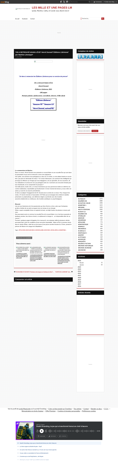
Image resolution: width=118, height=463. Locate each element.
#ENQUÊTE (82, 241)
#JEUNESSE (82, 250)
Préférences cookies (89, 411)
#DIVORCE (47, 230)
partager (53, 436)
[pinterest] (67, 2)
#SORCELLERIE (39, 230)
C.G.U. (106, 409)
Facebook (24, 19)
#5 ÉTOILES (82, 237)
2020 (79, 277)
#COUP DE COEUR (84, 203)
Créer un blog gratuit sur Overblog (60, 409)
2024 (79, 269)
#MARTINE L (62, 230)
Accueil (17, 19)
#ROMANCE (82, 228)
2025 (79, 267)
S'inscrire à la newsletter (24, 238)
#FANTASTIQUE (83, 224)
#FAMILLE (81, 226)
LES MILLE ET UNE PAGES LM (52, 7)
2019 (79, 280)
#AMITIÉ (81, 235)
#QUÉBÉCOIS (82, 201)
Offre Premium (50, 411)
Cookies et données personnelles (69, 411)
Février (82, 263)
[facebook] (61, 2)
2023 (79, 271)
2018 (79, 282)
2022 (79, 273)
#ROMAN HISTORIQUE (85, 245)
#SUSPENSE (82, 220)
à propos (63, 436)
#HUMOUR (81, 239)
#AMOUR (81, 218)
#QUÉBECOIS (82, 214)
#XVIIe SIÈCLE (55, 230)
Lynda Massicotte (25, 409)
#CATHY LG (82, 211)
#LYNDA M (81, 199)
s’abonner (42, 436)
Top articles (77, 409)
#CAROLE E (82, 231)
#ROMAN (81, 207)
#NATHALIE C (82, 233)
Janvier (82, 265)
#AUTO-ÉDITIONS (84, 209)
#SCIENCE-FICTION (84, 243)
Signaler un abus (96, 409)
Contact (32, 19)
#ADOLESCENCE (30, 230)
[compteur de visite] (90, 56)
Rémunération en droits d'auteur (32, 411)
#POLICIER (22, 230)
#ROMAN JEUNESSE (84, 248)
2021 (79, 275)
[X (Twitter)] (64, 2)
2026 (79, 260)
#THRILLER (81, 216)
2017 (79, 284)
